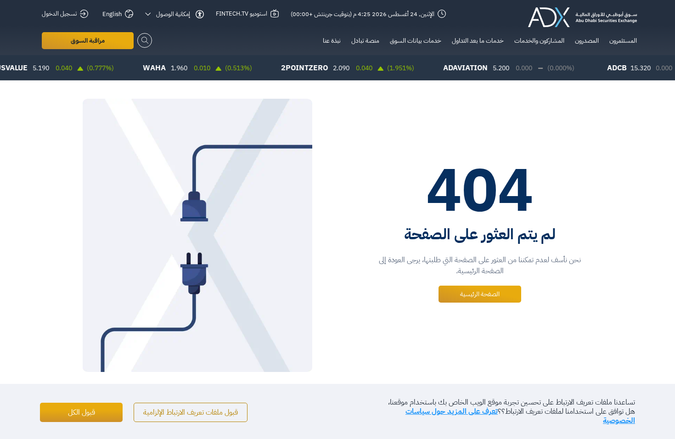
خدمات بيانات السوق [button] (415, 40)
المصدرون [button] (587, 40)
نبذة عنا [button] (332, 40)
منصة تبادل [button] (365, 40)
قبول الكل (81, 412)
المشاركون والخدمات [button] (539, 40)
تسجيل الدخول (59, 13)
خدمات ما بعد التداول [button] (478, 40)
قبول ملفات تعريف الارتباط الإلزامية (190, 412)
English (112, 14)
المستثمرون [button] (623, 40)
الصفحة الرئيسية (480, 294)
